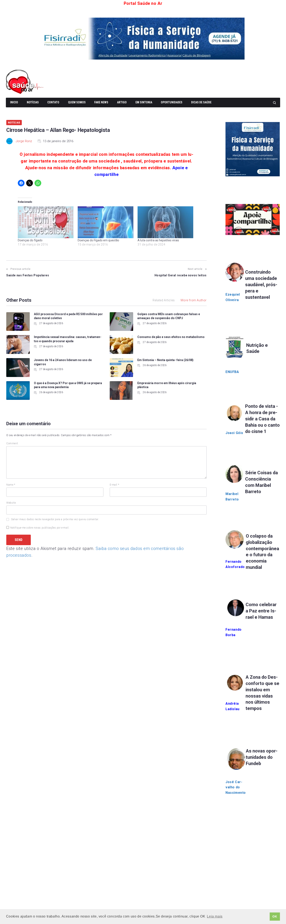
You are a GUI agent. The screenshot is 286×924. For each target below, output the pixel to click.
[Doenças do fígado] (45, 222)
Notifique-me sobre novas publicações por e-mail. (40, 527)
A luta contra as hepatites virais (158, 240)
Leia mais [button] (214, 916)
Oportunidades (171, 102)
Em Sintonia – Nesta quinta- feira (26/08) (165, 360)
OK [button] (274, 916)
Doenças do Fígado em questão (98, 240)
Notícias (33, 102)
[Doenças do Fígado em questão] (105, 222)
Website (11, 502)
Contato (53, 102)
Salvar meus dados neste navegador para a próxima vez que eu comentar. (55, 519)
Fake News (101, 102)
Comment (12, 443)
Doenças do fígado (30, 240)
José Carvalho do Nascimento (235, 787)
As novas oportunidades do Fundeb (261, 757)
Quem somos (77, 102)
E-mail (114, 484)
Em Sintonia (143, 102)
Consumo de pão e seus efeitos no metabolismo (171, 337)
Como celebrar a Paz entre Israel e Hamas (261, 611)
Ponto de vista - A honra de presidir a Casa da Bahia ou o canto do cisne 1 (262, 419)
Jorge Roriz (24, 141)
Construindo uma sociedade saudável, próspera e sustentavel (261, 284)
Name (10, 484)
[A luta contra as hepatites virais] (165, 222)
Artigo (122, 102)
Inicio (14, 102)
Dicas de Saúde (201, 102)
